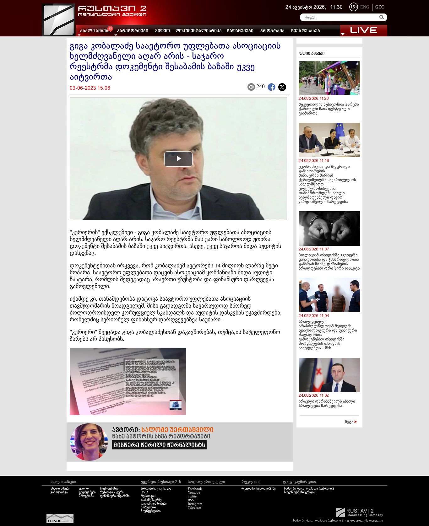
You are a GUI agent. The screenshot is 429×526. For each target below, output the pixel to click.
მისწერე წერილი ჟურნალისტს (159, 446)
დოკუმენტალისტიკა (199, 31)
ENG (364, 7)
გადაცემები (240, 31)
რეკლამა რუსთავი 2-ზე (259, 488)
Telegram (194, 507)
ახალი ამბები (60, 488)
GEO (379, 7)
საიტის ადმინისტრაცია (299, 492)
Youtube (194, 492)
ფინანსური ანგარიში (114, 496)
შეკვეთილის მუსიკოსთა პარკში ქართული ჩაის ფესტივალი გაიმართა (329, 109)
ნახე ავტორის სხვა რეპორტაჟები (161, 437)
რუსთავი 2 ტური (111, 492)
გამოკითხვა (59, 492)
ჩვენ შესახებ (305, 31)
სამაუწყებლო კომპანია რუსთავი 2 (309, 488)
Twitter (193, 496)
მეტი (349, 422)
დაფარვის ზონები (153, 503)
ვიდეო (162, 31)
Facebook (195, 489)
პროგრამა (272, 31)
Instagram (195, 504)
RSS (191, 500)
